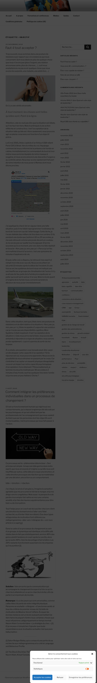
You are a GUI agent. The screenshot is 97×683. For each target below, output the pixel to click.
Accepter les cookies (42, 677)
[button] (92, 654)
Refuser (60, 677)
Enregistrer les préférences (80, 677)
